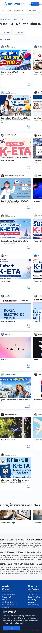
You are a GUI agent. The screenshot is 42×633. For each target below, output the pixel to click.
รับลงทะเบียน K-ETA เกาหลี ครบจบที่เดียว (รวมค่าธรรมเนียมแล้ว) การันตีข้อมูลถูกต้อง (15, 119)
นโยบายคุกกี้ (19, 623)
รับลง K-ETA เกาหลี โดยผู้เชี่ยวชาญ (12, 72)
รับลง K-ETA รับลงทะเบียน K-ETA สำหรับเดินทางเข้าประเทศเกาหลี (15, 202)
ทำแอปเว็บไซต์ (6, 597)
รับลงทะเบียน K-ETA (8, 321)
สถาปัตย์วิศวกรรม (7, 607)
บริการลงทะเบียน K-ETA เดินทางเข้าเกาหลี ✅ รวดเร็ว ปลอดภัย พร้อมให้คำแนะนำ (15, 481)
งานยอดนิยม (6, 11)
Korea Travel (5, 281)
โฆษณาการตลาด (32, 11)
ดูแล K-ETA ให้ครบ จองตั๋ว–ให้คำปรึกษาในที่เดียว (15, 400)
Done (36, 359)
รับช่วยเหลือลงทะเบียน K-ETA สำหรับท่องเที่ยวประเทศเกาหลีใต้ (14, 242)
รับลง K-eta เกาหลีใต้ (8, 440)
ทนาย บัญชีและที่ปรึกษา (9, 605)
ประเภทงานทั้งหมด (5, 19)
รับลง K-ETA (5, 359)
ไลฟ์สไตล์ (15, 19)
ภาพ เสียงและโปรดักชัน (9, 602)
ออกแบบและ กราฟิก (8, 594)
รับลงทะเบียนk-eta (7, 160)
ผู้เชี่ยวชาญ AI (18, 11)
